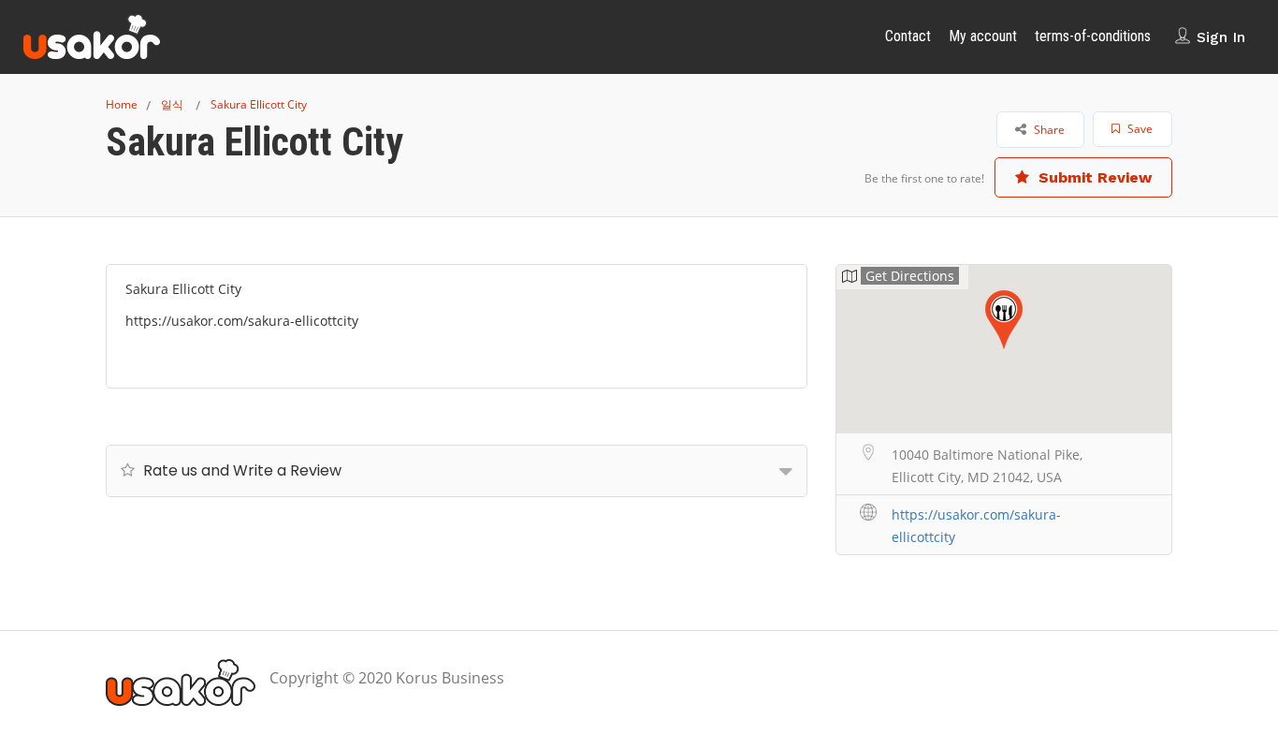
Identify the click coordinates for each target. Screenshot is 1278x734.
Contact (908, 36)
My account (983, 36)
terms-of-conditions (1093, 36)
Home (122, 104)
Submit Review (1093, 177)
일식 (172, 104)
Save (1139, 129)
